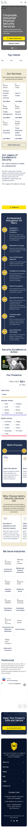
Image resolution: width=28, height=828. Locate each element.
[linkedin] (14, 820)
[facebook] (11, 820)
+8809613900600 (16, 804)
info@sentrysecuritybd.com (15, 801)
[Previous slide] (20, 706)
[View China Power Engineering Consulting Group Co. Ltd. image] (14, 692)
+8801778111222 (15, 806)
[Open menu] (25, 2)
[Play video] (14, 362)
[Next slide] (25, 706)
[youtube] (16, 820)
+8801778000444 (14, 808)
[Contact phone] (21, 2)
